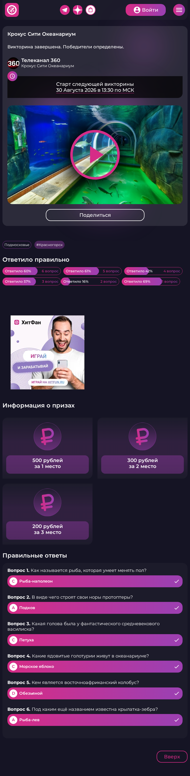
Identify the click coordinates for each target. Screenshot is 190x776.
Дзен (78, 10)
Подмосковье (16, 245)
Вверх (172, 757)
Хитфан (12, 10)
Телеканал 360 (40, 60)
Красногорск (51, 245)
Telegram (65, 10)
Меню (179, 10)
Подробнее (95, 87)
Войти (150, 10)
